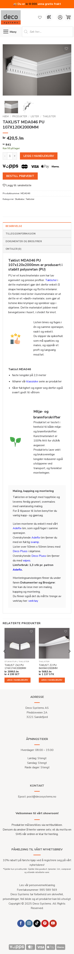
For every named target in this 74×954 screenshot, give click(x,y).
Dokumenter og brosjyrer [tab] (24, 241)
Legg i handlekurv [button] (17, 680)
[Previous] (8, 71)
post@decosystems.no (41, 797)
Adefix (17, 528)
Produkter (19, 116)
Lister (35, 116)
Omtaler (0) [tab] (13, 249)
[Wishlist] (40, 17)
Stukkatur (20, 199)
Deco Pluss (20, 551)
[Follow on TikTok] (37, 923)
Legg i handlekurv (39, 156)
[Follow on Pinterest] (45, 923)
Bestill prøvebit (20, 176)
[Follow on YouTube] (53, 923)
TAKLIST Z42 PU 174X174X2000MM (15, 667)
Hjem (6, 116)
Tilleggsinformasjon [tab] (21, 233)
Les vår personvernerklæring (37, 885)
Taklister (49, 116)
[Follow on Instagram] (29, 923)
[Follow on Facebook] (21, 923)
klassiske (32, 381)
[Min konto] (60, 17)
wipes (26, 561)
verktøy (33, 601)
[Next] (65, 71)
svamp (35, 542)
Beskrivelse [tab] (14, 226)
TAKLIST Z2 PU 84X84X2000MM (48, 667)
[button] (68, 17)
